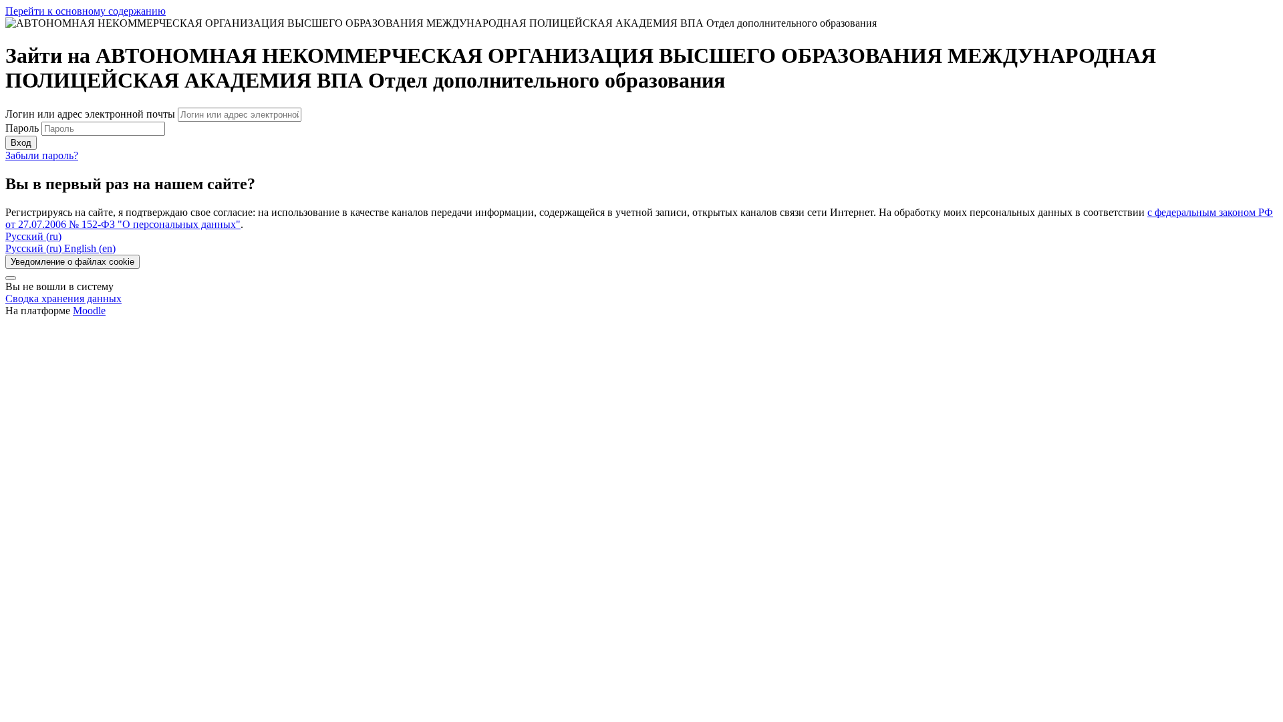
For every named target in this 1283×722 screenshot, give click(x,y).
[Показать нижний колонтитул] (10, 278)
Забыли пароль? (41, 155)
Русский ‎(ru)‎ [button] (33, 236)
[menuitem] (34, 248)
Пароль (22, 128)
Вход (21, 143)
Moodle (89, 310)
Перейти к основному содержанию (85, 11)
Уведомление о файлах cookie (72, 262)
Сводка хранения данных (63, 298)
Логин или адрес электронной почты (91, 114)
